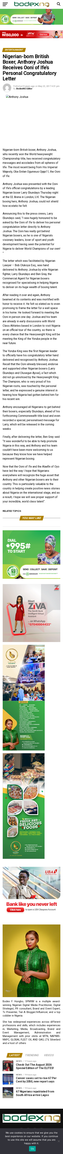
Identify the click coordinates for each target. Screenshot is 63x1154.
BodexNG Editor (24, 88)
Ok (32, 1148)
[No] (58, 1141)
